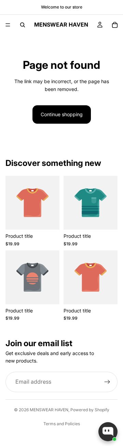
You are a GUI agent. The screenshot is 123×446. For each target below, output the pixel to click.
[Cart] (114, 24)
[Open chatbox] (108, 431)
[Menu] (8, 25)
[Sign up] (107, 382)
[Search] (22, 24)
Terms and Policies (61, 423)
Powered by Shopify (89, 409)
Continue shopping (62, 114)
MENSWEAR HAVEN (49, 409)
